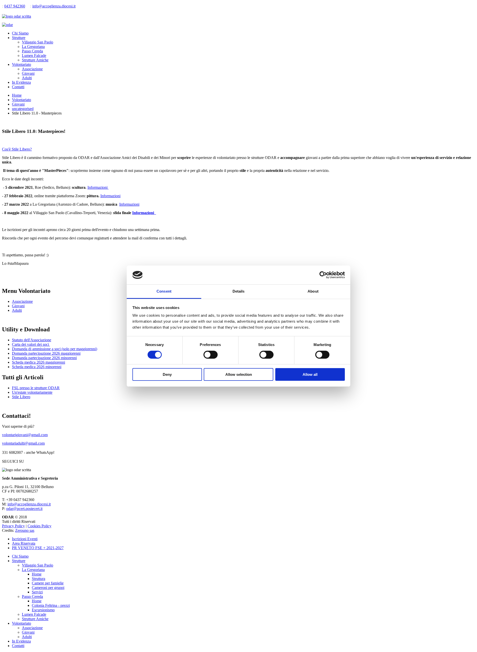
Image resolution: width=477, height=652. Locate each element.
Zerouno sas (24, 530)
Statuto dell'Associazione (31, 340)
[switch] (210, 355)
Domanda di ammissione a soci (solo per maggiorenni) (54, 349)
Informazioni (98, 187)
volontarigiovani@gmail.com (25, 435)
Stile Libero (21, 397)
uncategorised (23, 109)
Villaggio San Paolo (37, 42)
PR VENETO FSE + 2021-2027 (38, 548)
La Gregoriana (33, 46)
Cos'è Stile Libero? (17, 149)
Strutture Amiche (35, 60)
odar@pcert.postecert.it (24, 508)
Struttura (38, 578)
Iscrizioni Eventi (25, 539)
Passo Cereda (32, 51)
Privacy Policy (13, 526)
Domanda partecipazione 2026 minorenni (44, 358)
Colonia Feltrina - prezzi (51, 605)
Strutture (18, 38)
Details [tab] (239, 291)
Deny (167, 374)
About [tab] (313, 291)
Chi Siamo (20, 33)
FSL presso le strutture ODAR (36, 388)
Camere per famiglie (48, 583)
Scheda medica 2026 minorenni (36, 367)
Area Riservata (23, 543)
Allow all (310, 374)
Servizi (37, 592)
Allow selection (238, 374)
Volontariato (21, 64)
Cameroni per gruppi (48, 587)
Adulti (27, 78)
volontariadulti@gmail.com (23, 443)
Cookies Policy (39, 526)
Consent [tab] (164, 291)
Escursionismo (43, 610)
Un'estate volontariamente (32, 392)
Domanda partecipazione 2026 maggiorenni (46, 353)
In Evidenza (21, 82)
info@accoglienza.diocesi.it (54, 6)
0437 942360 (14, 6)
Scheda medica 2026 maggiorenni (38, 362)
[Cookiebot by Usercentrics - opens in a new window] (323, 275)
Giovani (28, 73)
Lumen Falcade (34, 55)
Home (17, 95)
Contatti (18, 87)
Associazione (32, 69)
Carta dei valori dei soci (31, 344)
